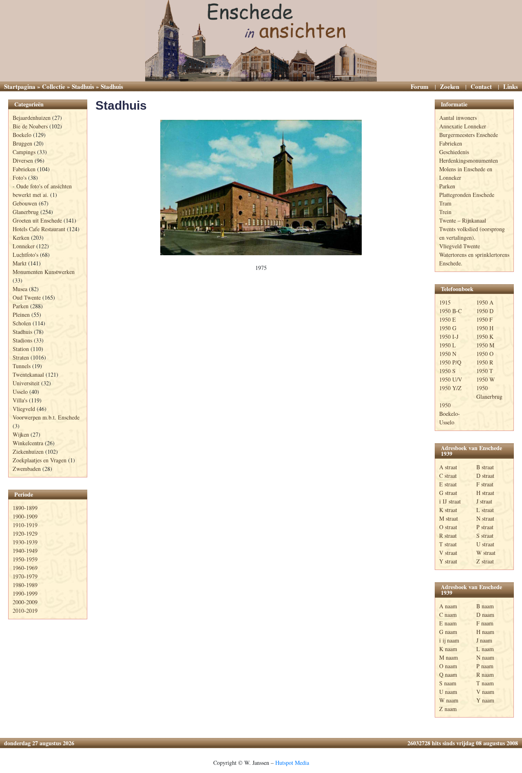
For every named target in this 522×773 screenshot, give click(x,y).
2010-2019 (25, 610)
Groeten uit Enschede (37, 220)
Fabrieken (24, 169)
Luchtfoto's (25, 254)
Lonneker (24, 246)
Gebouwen (25, 203)
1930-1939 (25, 542)
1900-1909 (25, 516)
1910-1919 (25, 525)
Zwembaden (27, 469)
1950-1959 (25, 559)
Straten (21, 357)
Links (510, 86)
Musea (20, 289)
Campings (24, 152)
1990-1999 (25, 593)
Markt (20, 263)
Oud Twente (27, 297)
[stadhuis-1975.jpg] (261, 187)
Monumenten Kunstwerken (44, 272)
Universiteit (26, 383)
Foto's (20, 177)
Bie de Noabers (30, 126)
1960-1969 (25, 568)
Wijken (21, 434)
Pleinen (21, 314)
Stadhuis (83, 86)
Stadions (22, 340)
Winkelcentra (28, 443)
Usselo (20, 391)
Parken (21, 306)
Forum (420, 86)
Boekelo (22, 135)
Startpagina (19, 86)
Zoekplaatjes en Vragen (39, 460)
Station (21, 349)
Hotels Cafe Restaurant (39, 229)
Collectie (53, 86)
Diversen (23, 160)
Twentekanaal (28, 374)
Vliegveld (24, 409)
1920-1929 (25, 533)
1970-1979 (25, 576)
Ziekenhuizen (28, 451)
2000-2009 (25, 602)
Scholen (22, 323)
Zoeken (449, 86)
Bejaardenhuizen (32, 117)
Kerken (21, 237)
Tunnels (22, 366)
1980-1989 (25, 585)
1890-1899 (25, 508)
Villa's (20, 400)
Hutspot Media (292, 762)
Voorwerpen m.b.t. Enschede (46, 417)
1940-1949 (25, 550)
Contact (481, 86)
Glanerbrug (26, 212)
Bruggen (22, 143)
